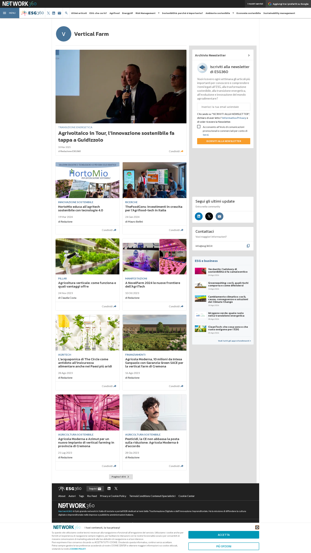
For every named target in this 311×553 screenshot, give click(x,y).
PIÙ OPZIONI (223, 546)
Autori (72, 495)
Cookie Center (187, 495)
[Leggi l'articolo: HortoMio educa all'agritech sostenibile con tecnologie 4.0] (87, 198)
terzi (205, 134)
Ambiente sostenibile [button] (218, 13)
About (61, 495)
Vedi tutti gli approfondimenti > (234, 340)
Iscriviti (223, 141)
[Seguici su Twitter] (209, 216)
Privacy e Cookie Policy (113, 495)
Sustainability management (279, 13)
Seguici (93, 488)
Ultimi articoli (79, 13)
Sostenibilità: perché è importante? (182, 13)
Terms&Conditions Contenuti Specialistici (152, 495)
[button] (9, 13)
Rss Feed (92, 495)
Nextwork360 (65, 511)
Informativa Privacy (234, 117)
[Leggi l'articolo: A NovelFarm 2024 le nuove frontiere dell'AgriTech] (154, 274)
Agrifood (114, 13)
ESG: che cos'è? (98, 13)
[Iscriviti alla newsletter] (219, 216)
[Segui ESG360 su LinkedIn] (109, 488)
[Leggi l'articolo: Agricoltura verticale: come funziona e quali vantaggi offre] (87, 274)
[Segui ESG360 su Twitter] (116, 488)
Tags (81, 495)
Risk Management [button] (146, 13)
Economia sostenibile (248, 13)
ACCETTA (224, 535)
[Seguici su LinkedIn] (199, 216)
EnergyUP (127, 13)
